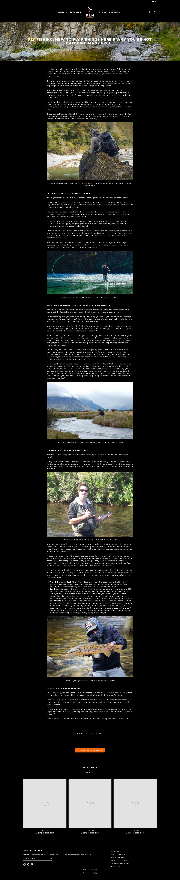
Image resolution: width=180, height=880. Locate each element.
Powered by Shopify (90, 873)
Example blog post (45, 833)
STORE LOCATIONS (118, 854)
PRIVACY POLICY (118, 866)
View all (90, 772)
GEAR (61, 12)
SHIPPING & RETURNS (120, 863)
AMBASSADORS (117, 857)
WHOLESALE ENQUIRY (120, 860)
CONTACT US (116, 851)
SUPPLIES (75, 12)
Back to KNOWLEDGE (91, 750)
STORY (102, 12)
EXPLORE (115, 12)
